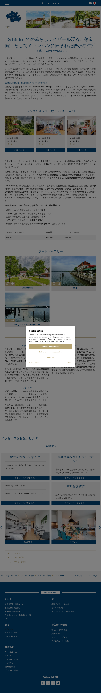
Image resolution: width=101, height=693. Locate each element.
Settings (50, 357)
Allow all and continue (50, 347)
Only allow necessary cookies (50, 352)
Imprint (69, 362)
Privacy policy (34, 362)
